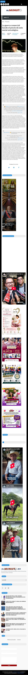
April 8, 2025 (20, 112)
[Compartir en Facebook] (18, 167)
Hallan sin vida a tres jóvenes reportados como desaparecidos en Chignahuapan (15, 597)
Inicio (3, 21)
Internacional (15, 33)
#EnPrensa (7, 106)
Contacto (19, 639)
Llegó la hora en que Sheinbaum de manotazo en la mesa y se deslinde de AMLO (16, 619)
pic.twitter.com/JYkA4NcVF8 (17, 110)
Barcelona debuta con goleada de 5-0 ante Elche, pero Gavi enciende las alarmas (16, 624)
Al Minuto (3, 34)
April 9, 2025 (20, 139)
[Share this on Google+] (14, 167)
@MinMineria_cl (21, 137)
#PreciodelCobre (7, 132)
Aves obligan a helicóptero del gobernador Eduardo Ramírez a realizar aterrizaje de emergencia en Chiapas (15, 608)
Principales (7, 21)
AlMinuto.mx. (16, 672)
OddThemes (21, 673)
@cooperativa (20, 106)
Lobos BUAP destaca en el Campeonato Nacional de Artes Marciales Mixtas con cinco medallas (16, 614)
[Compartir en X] (9, 167)
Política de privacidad (11, 639)
